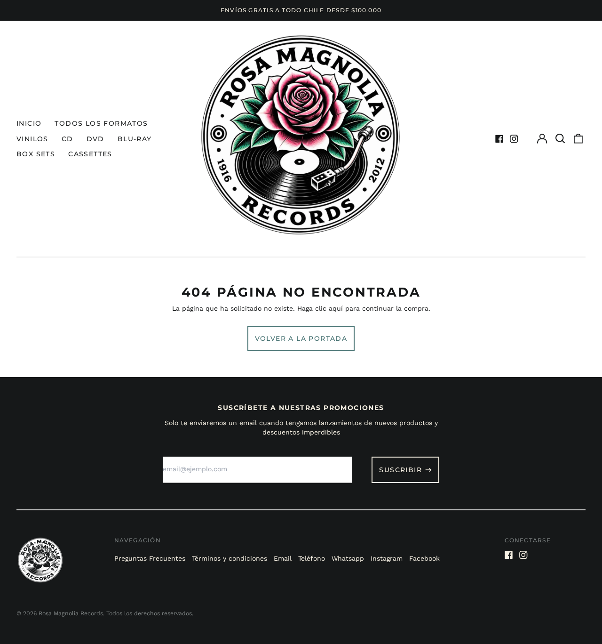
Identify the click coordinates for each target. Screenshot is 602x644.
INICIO (28, 123)
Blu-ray (135, 139)
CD (67, 139)
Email (283, 558)
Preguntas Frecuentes (149, 558)
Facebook (424, 558)
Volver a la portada (301, 338)
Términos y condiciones (229, 558)
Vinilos (32, 139)
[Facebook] (499, 139)
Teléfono (311, 558)
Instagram (387, 558)
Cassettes (90, 154)
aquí (336, 308)
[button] (560, 138)
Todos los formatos (101, 123)
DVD (95, 139)
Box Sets (35, 154)
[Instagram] (514, 139)
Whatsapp (348, 558)
